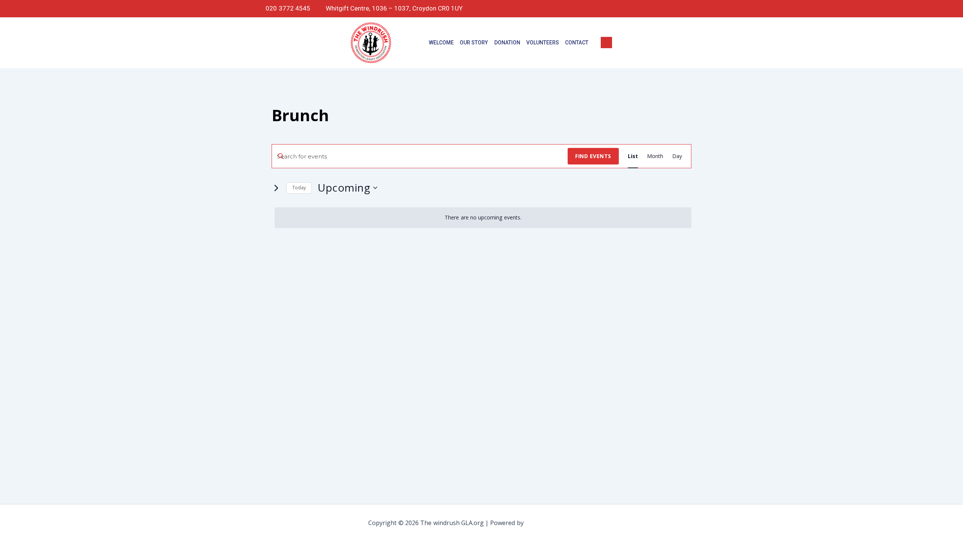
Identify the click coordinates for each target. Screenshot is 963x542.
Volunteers (542, 43)
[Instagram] (670, 8)
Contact (576, 43)
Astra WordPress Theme (560, 523)
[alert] (483, 217)
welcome (441, 43)
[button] (606, 42)
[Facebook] (638, 8)
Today (299, 187)
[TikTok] (654, 8)
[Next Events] (276, 187)
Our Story (474, 43)
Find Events (593, 156)
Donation (507, 43)
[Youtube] (702, 8)
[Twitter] (686, 8)
